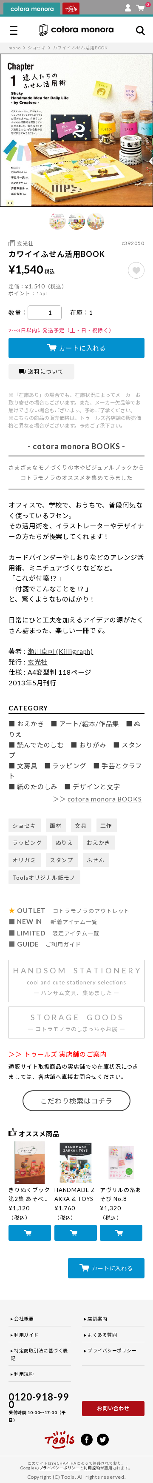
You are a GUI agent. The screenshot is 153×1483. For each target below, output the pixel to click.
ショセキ (37, 47)
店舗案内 (97, 1318)
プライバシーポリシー (112, 1350)
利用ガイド (26, 1335)
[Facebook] (87, 1439)
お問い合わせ (113, 1408)
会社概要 (24, 1318)
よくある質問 (102, 1335)
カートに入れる (82, 348)
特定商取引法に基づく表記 (39, 1354)
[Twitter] (103, 1439)
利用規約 (24, 1374)
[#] (136, 270)
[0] (140, 6)
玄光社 (25, 243)
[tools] (59, 1436)
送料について (46, 371)
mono (14, 47)
